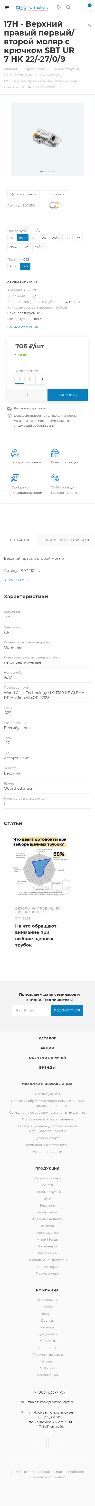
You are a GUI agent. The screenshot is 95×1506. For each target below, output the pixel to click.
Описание (20, 540)
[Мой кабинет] (77, 7)
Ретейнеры (47, 1246)
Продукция (47, 1168)
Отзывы (47, 1327)
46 (26, 247)
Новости (48, 1307)
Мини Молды (47, 1239)
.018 (13, 266)
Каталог (48, 1038)
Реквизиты (47, 1341)
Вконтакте (41, 1443)
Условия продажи (47, 1152)
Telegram (53, 1443)
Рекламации (47, 1375)
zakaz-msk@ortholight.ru (51, 1402)
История (47, 1314)
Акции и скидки (47, 1178)
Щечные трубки (47, 1192)
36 (78, 238)
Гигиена (47, 1226)
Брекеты (47, 1185)
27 (68, 238)
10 (41, 379)
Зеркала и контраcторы (47, 1260)
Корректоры (47, 1267)
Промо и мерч (47, 1273)
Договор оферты (47, 1138)
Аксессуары (47, 1212)
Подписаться (67, 1010)
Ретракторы (47, 1253)
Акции (48, 1048)
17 (34, 238)
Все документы (47, 1094)
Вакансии (47, 1348)
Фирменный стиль (47, 1354)
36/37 (14, 247)
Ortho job (47, 1368)
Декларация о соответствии (48, 1145)
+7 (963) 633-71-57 (49, 1392)
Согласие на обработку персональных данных (47, 1112)
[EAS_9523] (47, 139)
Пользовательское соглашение (47, 1119)
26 (44, 238)
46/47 (39, 247)
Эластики (47, 1205)
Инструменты (47, 1233)
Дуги (47, 1198)
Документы (47, 1334)
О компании (47, 1300)
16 (11, 238)
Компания (47, 1290)
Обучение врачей (47, 1058)
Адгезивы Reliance (47, 1219)
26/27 (56, 238)
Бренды (47, 1067)
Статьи (47, 1361)
